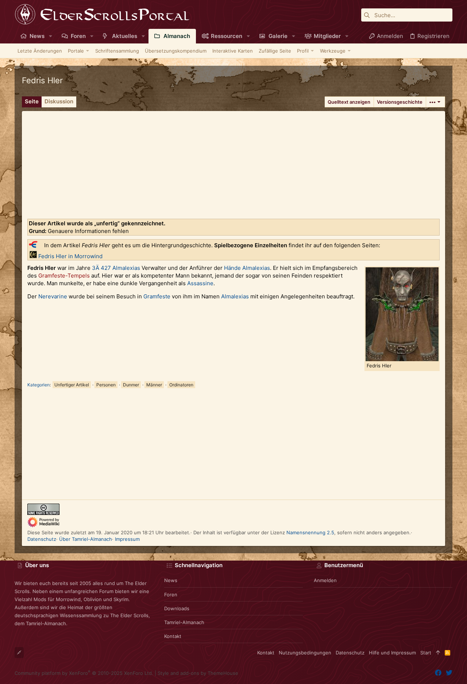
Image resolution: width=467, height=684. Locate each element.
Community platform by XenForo (84, 673)
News (170, 580)
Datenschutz (41, 539)
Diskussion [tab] (59, 101)
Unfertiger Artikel (71, 384)
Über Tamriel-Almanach (85, 539)
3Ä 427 (101, 267)
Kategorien (38, 384)
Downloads (176, 608)
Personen (106, 384)
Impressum (127, 539)
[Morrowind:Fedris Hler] (33, 256)
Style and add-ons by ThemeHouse (198, 673)
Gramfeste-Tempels (64, 275)
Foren (170, 594)
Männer (154, 384)
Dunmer (131, 384)
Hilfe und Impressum (392, 653)
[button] (50, 36)
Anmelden (325, 580)
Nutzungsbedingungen (305, 653)
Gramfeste (156, 296)
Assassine (200, 283)
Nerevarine (52, 296)
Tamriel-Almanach (184, 622)
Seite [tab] (32, 101)
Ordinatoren (181, 384)
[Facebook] (438, 672)
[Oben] (438, 652)
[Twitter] (449, 672)
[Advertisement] (233, 162)
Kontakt (172, 636)
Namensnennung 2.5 (310, 532)
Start (425, 653)
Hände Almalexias (247, 267)
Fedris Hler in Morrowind (70, 256)
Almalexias (126, 267)
